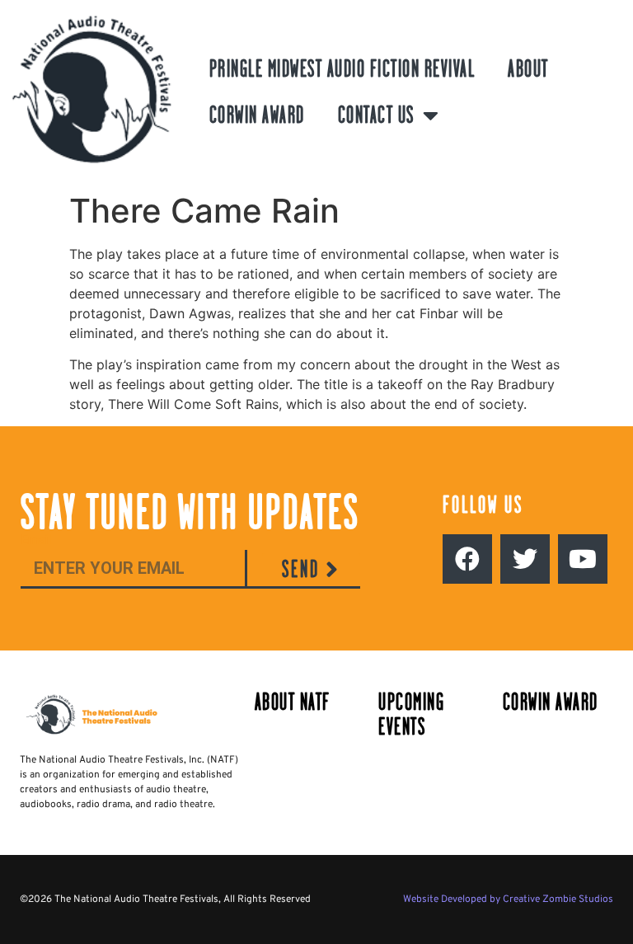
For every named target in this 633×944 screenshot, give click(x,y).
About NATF (293, 702)
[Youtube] (582, 559)
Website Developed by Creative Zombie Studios (508, 899)
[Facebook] (467, 559)
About (528, 68)
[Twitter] (525, 559)
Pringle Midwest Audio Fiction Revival (342, 68)
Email (36, 540)
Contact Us (376, 115)
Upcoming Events (411, 714)
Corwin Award (257, 115)
